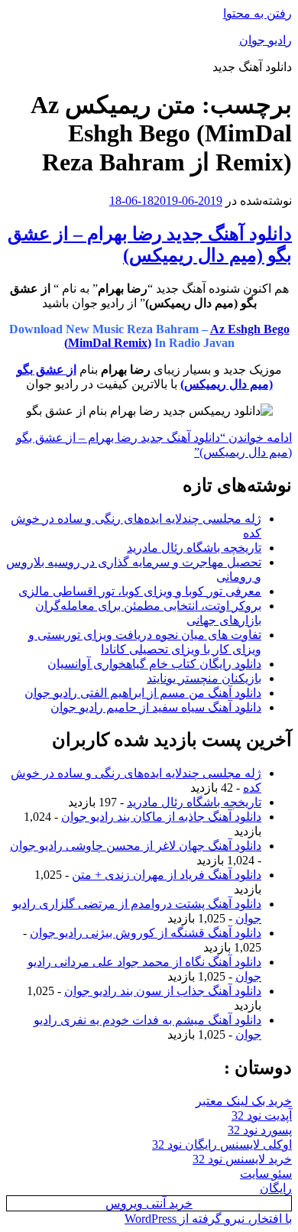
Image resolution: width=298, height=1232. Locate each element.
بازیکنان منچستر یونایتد (204, 678)
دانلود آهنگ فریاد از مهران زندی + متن (166, 874)
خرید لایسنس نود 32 (242, 1159)
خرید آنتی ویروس (149, 1203)
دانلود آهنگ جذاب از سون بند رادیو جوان (162, 990)
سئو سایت (266, 1173)
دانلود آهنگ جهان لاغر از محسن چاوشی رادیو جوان (135, 845)
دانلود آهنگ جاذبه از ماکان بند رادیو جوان (161, 816)
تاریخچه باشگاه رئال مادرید (194, 547)
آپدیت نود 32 (262, 1115)
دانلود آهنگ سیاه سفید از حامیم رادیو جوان (155, 707)
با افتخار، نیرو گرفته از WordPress (208, 1218)
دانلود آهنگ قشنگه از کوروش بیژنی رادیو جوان (145, 932)
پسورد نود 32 (260, 1129)
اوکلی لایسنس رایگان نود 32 (222, 1144)
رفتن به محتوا (257, 13)
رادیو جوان (265, 40)
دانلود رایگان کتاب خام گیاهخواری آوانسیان (154, 663)
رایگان (276, 1188)
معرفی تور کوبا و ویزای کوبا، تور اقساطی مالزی (139, 591)
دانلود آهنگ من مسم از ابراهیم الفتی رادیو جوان (142, 692)
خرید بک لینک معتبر (244, 1100)
